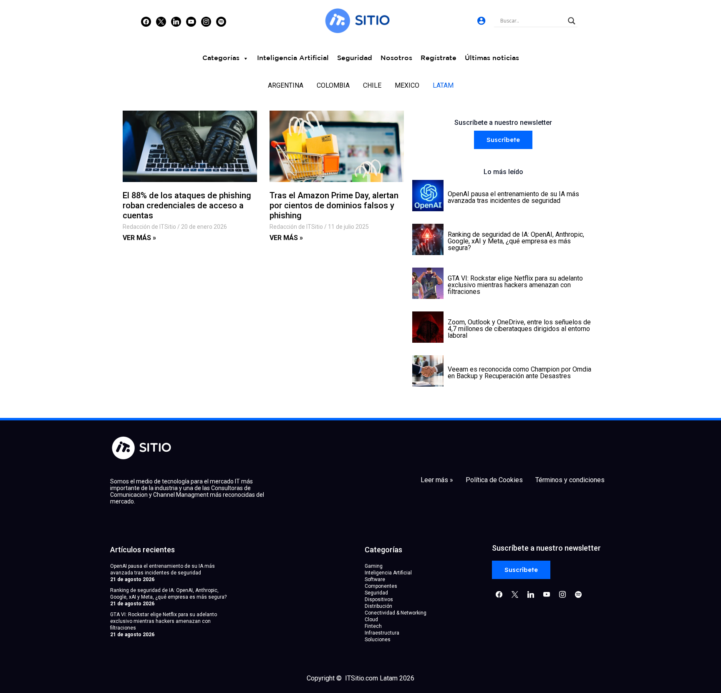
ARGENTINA (285, 85)
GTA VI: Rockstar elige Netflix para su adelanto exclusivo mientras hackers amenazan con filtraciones (163, 621)
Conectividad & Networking (395, 613)
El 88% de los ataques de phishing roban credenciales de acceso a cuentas (187, 205)
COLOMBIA (333, 85)
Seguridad (354, 58)
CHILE (372, 85)
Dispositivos (379, 599)
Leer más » (437, 480)
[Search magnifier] (571, 21)
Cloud (371, 619)
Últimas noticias (492, 58)
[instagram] (206, 21)
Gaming (374, 566)
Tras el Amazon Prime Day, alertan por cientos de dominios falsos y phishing (334, 205)
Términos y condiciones (570, 480)
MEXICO (407, 85)
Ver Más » (139, 238)
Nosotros (396, 58)
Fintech (373, 626)
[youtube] (191, 21)
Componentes (381, 586)
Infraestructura (382, 633)
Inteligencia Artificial (293, 58)
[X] (161, 21)
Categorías (220, 58)
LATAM (443, 85)
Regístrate (438, 58)
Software (375, 579)
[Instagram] (176, 21)
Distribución (378, 606)
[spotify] (221, 21)
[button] (503, 140)
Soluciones (378, 639)
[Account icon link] (481, 20)
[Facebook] (146, 21)
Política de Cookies (494, 480)
